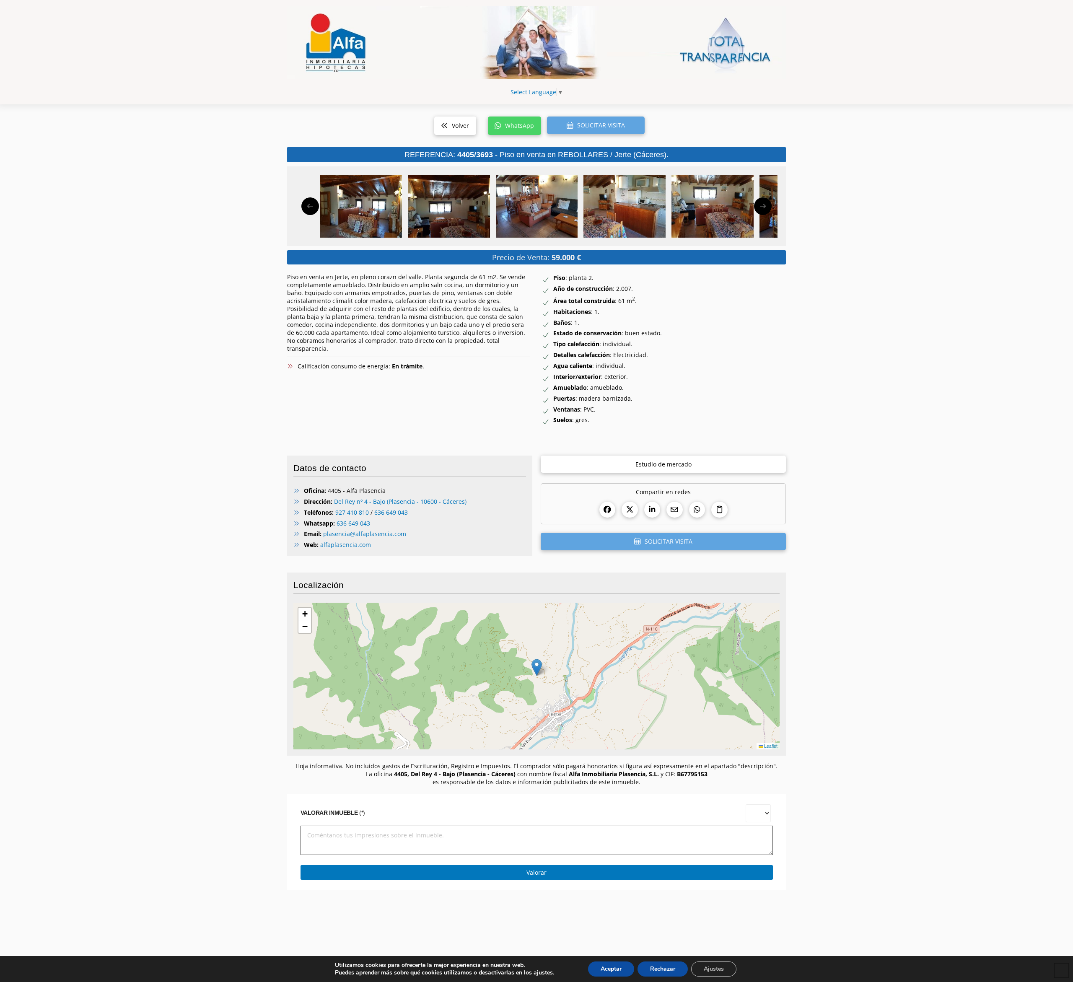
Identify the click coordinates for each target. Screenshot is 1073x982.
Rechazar (662, 969)
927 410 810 (352, 512)
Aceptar (611, 969)
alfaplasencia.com (345, 545)
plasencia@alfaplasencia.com (364, 534)
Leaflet (770, 746)
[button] (596, 125)
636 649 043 (391, 512)
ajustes (543, 973)
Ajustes (714, 969)
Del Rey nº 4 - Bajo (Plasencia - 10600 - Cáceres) (400, 501)
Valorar (536, 872)
